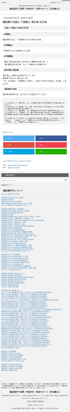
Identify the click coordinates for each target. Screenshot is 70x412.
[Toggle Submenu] (35, 196)
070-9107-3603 (35, 401)
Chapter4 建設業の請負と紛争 (11, 161)
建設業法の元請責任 (14, 167)
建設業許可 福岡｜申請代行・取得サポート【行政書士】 (35, 9)
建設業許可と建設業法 (25, 161)
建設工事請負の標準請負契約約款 (18, 165)
